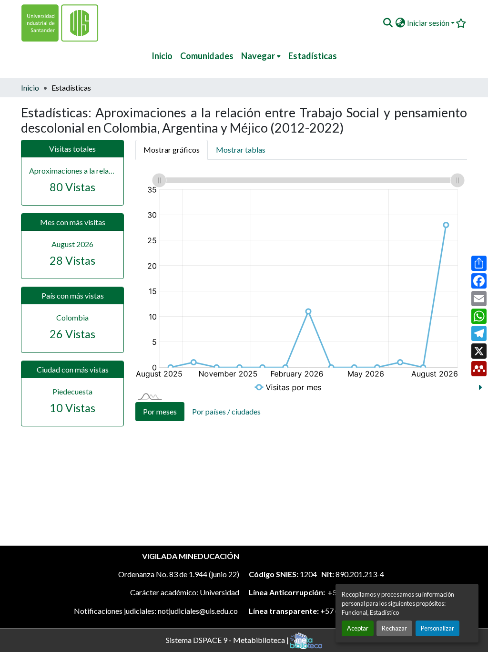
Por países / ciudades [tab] (226, 411)
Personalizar (437, 628)
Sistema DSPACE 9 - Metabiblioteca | (228, 639)
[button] (388, 23)
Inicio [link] (30, 87)
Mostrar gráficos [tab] (171, 149)
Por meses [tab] (160, 411)
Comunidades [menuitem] (207, 56)
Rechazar (394, 628)
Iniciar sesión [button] (429, 22)
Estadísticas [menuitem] (312, 56)
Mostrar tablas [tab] (240, 149)
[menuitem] (261, 56)
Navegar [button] (258, 56)
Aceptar (357, 628)
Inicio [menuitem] (162, 56)
